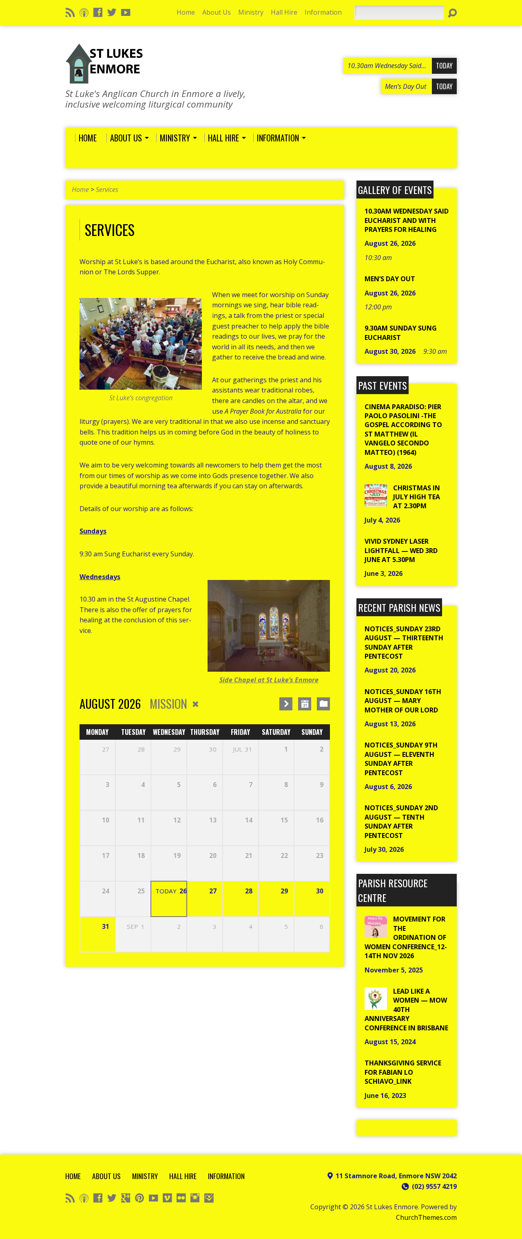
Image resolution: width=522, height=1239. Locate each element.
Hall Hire (284, 12)
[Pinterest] (139, 1197)
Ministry (250, 12)
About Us (216, 12)
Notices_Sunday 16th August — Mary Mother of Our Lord (403, 700)
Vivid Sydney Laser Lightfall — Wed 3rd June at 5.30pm (401, 550)
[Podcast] (84, 12)
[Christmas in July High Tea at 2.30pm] (376, 501)
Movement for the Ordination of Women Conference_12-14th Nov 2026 (406, 937)
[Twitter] (111, 12)
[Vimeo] (167, 1197)
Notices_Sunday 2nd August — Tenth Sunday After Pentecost (401, 821)
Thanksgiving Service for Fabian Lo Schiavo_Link (403, 1072)
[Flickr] (181, 1197)
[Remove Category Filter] (195, 704)
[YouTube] (125, 12)
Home (186, 12)
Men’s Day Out (390, 278)
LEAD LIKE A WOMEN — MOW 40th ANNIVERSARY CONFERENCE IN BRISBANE (406, 1009)
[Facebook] (97, 12)
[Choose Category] (323, 703)
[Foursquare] (208, 1197)
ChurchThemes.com (426, 1217)
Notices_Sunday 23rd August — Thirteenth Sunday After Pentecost (404, 642)
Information (323, 12)
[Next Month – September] (285, 703)
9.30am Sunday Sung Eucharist (401, 333)
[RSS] (70, 12)
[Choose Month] (304, 703)
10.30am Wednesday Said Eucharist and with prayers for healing (407, 220)
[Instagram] (194, 1197)
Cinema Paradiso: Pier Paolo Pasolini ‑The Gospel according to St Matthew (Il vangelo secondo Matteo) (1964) (403, 429)
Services (107, 189)
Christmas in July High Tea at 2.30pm (416, 497)
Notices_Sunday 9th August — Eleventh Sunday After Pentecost (401, 759)
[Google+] (125, 1197)
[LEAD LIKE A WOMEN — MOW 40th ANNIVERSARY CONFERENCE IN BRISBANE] (376, 1005)
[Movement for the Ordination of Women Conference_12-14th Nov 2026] (376, 933)
